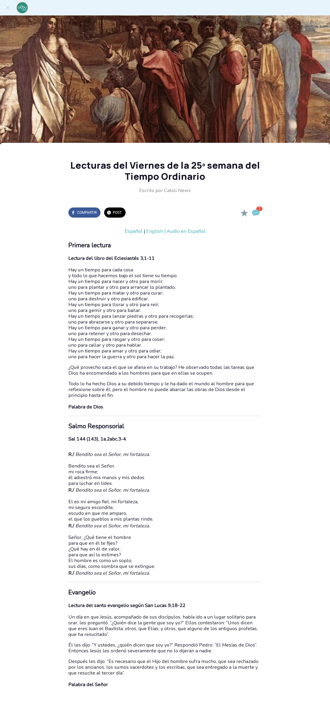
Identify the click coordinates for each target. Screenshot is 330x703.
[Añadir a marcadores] (244, 213)
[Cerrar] (8, 8)
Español (134, 231)
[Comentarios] (256, 213)
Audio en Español (186, 231)
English (154, 231)
